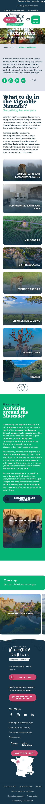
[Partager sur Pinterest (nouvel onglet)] (17, 80)
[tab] (14, 745)
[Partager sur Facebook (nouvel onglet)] (4, 80)
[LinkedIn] (32, 715)
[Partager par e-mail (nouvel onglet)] (23, 80)
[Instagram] (18, 715)
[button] (43, 6)
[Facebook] (11, 715)
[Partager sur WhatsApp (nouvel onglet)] (10, 80)
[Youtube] (25, 715)
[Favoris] (28, 20)
